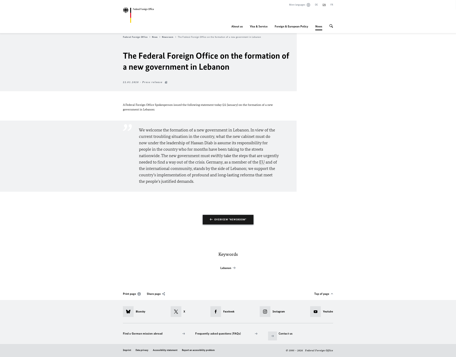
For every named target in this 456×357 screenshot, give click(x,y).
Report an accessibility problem (198, 350)
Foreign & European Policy (291, 26)
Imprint (127, 350)
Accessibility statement (165, 350)
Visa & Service (259, 26)
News (318, 27)
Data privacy (142, 350)
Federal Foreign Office (135, 37)
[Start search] (331, 26)
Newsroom (167, 37)
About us (237, 26)
